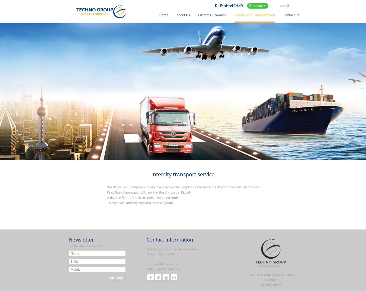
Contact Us (291, 15)
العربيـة (283, 5)
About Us (183, 15)
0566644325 (230, 5)
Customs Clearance (212, 15)
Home (163, 15)
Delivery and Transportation (254, 15)
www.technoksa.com (169, 269)
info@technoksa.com (167, 264)
